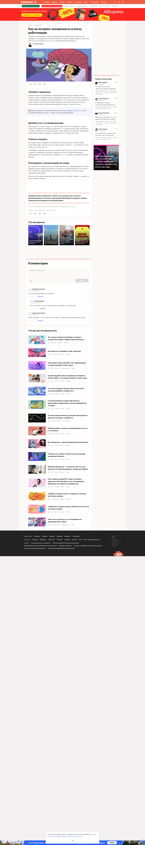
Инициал (74, 539)
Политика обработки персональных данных (65, 543)
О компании (76, 536)
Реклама (52, 536)
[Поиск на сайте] (115, 2)
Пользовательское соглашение (40, 543)
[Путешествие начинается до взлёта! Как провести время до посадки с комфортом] (59, 418)
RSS (80, 539)
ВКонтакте (43, 539)
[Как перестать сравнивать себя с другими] (59, 352)
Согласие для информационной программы (61, 548)
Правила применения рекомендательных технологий (40, 545)
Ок (72, 840)
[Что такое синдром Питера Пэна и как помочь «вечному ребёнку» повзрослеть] (59, 391)
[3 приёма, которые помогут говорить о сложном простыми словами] (59, 496)
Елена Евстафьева (38, 43)
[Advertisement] (58, 184)
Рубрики (44, 536)
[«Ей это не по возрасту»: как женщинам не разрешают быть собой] (59, 522)
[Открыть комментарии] (52, 343)
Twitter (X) (51, 539)
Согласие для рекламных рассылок (35, 548)
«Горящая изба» (65, 368)
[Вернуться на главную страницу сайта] (27, 2)
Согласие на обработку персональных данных (88, 545)
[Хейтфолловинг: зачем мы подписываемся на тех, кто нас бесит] (59, 430)
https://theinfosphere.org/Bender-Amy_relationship (60, 305)
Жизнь (60, 342)
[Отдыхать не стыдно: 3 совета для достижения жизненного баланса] (59, 456)
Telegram (35, 539)
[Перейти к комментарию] (106, 88)
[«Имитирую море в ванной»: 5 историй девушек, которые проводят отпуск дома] (59, 365)
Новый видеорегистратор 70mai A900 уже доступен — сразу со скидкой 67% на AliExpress (106, 92)
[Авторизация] (123, 2)
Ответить (40, 296)
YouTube (67, 539)
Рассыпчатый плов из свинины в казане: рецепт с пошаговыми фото (106, 107)
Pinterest (59, 539)
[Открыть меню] (89, 289)
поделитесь (77, 110)
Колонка (66, 342)
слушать (64, 155)
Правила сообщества (65, 545)
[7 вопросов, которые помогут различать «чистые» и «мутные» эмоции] (59, 509)
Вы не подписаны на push (91, 539)
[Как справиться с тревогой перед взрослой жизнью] (59, 443)
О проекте (37, 536)
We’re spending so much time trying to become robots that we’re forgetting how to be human (54, 206)
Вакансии (67, 536)
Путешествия (66, 421)
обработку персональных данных (72, 836)
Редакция (59, 536)
